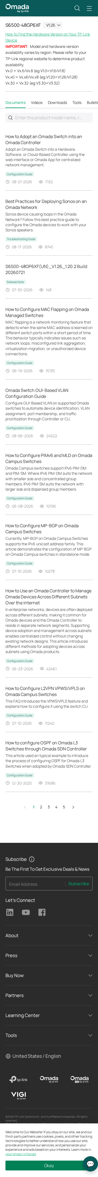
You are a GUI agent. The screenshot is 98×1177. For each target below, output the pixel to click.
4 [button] (56, 806)
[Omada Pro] (79, 1079)
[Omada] (49, 1079)
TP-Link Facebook (42, 912)
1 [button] (34, 806)
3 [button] (49, 806)
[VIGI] (18, 1096)
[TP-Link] (18, 1079)
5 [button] (64, 806)
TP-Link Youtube (26, 912)
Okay (49, 1166)
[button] (77, 8)
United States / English (37, 1056)
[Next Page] (73, 807)
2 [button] (41, 806)
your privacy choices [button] (20, 1154)
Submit (10, 117)
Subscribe (78, 884)
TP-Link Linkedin (9, 912)
